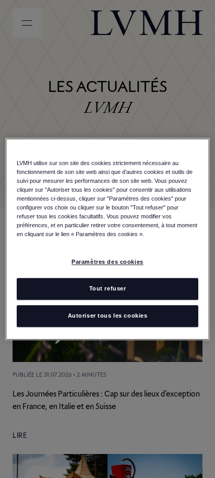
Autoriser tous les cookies (108, 315)
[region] (107, 239)
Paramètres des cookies (107, 262)
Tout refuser (107, 288)
